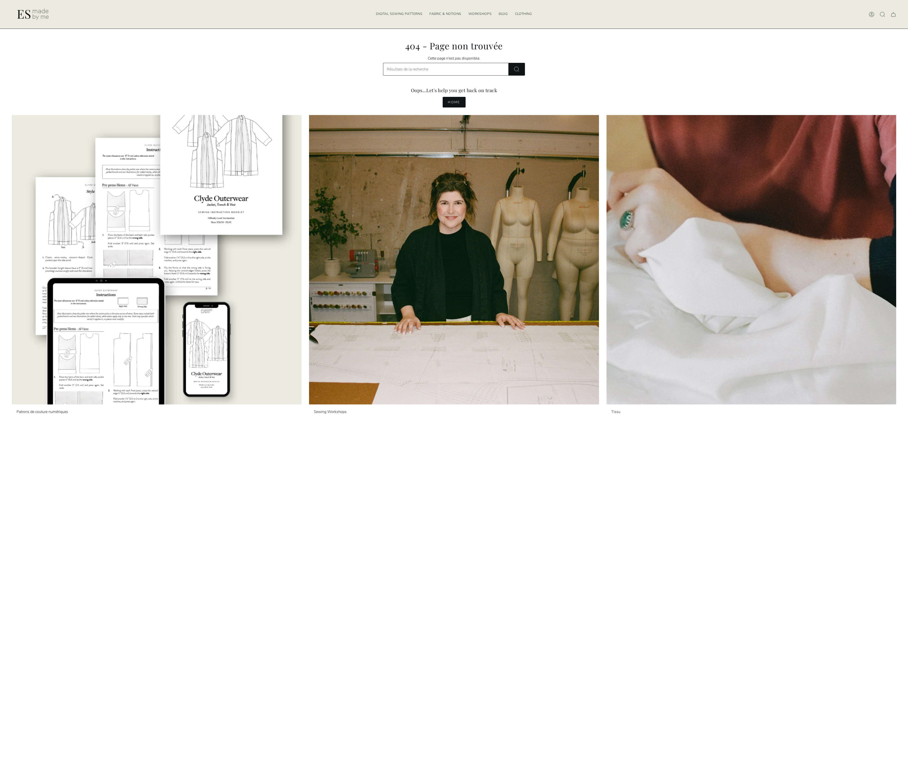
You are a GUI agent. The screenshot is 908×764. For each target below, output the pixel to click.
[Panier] (893, 14)
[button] (480, 14)
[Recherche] (517, 69)
